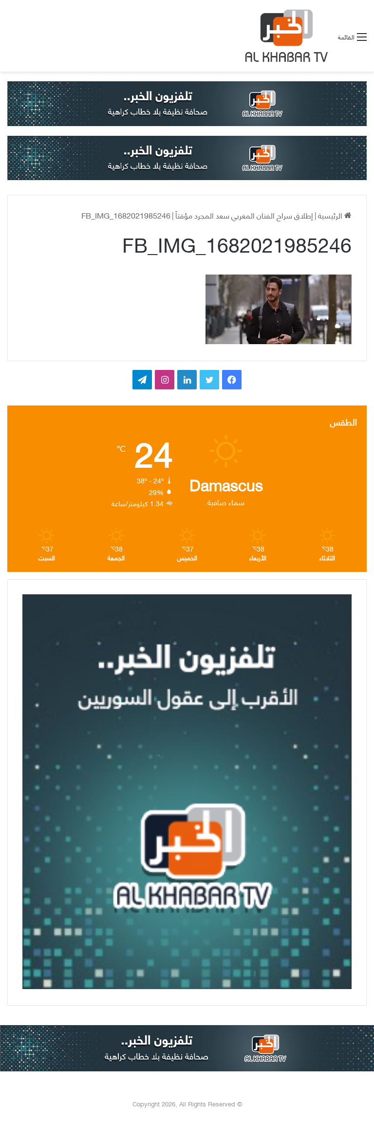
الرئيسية (331, 215)
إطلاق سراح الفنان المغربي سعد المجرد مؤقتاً (244, 215)
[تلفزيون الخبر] (284, 36)
